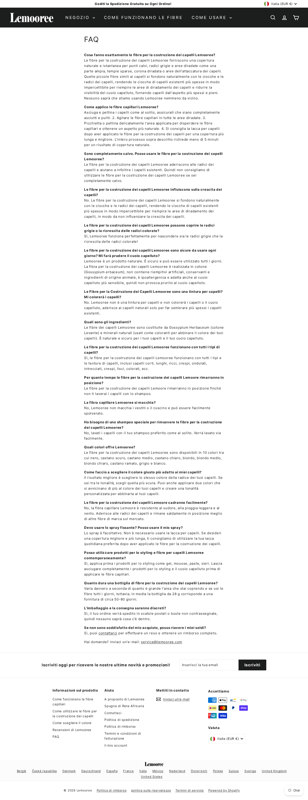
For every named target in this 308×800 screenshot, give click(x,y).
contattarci (108, 633)
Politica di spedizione (121, 720)
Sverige (250, 771)
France (128, 771)
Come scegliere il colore (72, 723)
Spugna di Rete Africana (124, 706)
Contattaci (113, 713)
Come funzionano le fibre (143, 17)
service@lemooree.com (161, 642)
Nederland (177, 771)
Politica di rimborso (120, 726)
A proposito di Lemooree (124, 699)
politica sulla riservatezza (151, 790)
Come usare (210, 17)
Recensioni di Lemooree (72, 730)
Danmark (69, 771)
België (22, 771)
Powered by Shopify (224, 790)
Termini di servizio (189, 790)
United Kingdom (274, 771)
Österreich (199, 771)
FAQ (56, 736)
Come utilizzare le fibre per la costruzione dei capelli (75, 713)
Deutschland (91, 771)
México (158, 771)
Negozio (78, 17)
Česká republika (44, 771)
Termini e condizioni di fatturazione (122, 735)
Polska (218, 771)
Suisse (234, 771)
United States (152, 776)
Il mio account (115, 745)
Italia (143, 771)
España (112, 771)
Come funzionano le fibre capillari (73, 701)
